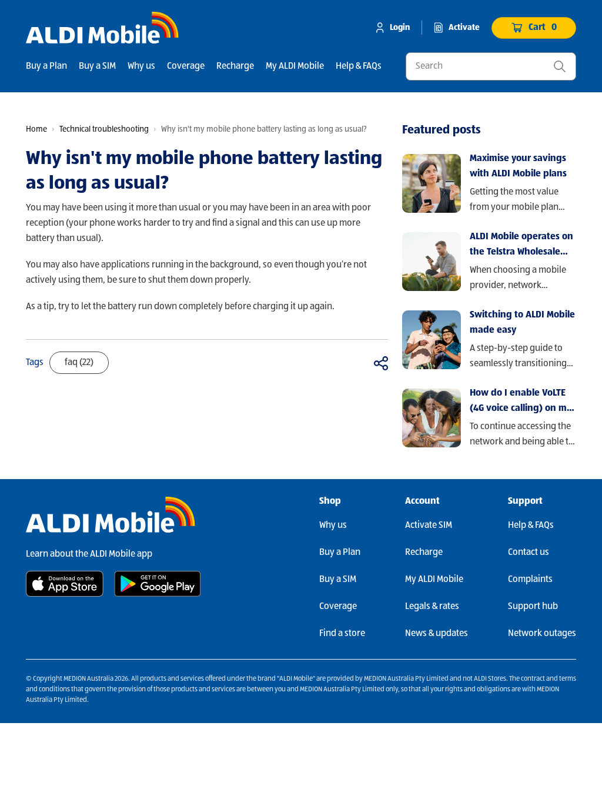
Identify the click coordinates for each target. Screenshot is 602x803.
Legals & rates (432, 606)
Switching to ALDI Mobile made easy (522, 322)
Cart (543, 27)
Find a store (342, 633)
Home (36, 129)
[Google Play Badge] (157, 584)
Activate (464, 28)
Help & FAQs (359, 66)
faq (79, 362)
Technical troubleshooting (104, 129)
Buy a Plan (46, 66)
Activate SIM (428, 525)
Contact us (528, 552)
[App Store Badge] (64, 584)
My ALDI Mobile (295, 66)
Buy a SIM (97, 66)
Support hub (533, 606)
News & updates (436, 633)
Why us (141, 66)
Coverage (186, 66)
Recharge (235, 66)
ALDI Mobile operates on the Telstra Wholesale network (521, 246)
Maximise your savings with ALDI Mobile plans (518, 166)
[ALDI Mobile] (102, 27)
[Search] (560, 66)
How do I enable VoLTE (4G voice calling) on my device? (520, 402)
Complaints (530, 579)
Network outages (542, 633)
